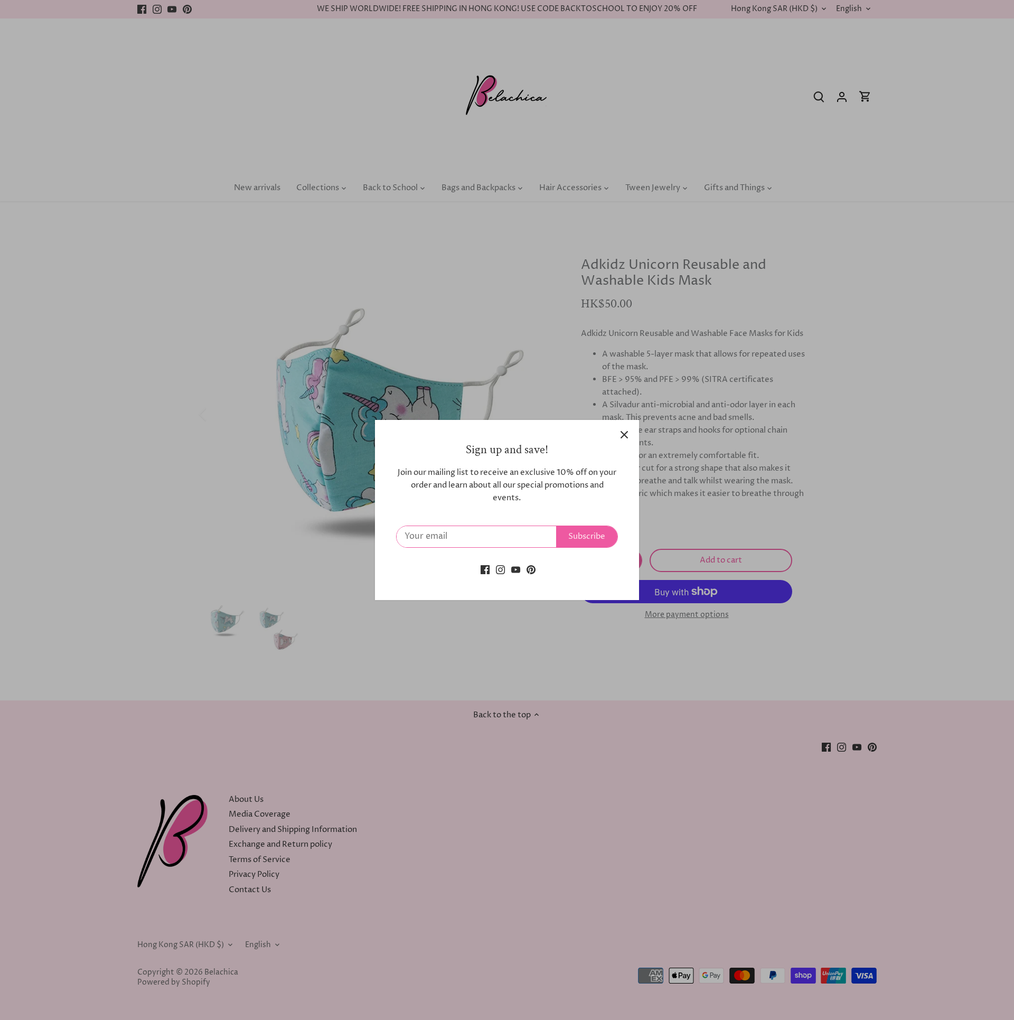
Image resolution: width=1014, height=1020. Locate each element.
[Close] (624, 434)
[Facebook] (485, 569)
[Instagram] (500, 569)
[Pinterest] (531, 569)
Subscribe (586, 536)
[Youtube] (515, 569)
